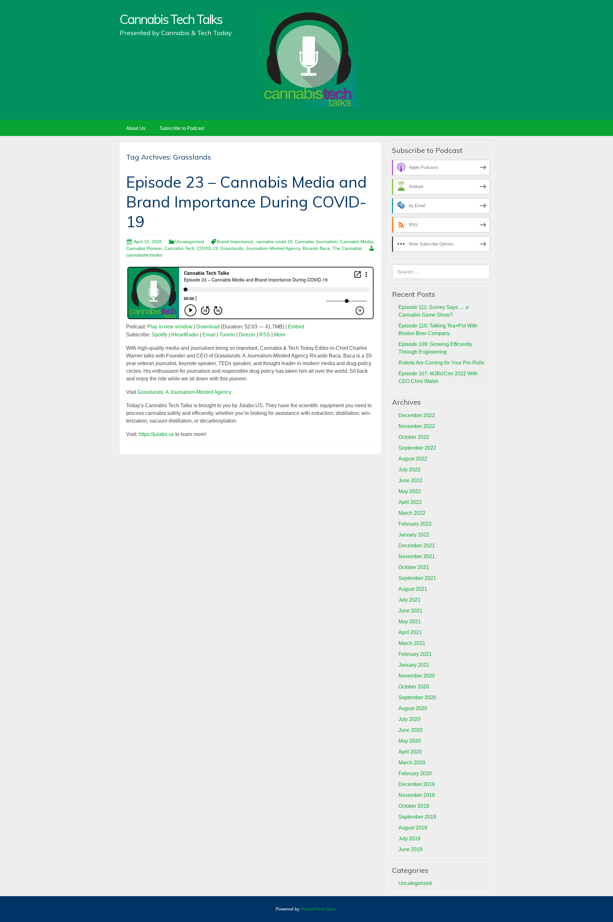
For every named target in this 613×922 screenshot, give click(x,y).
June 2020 (410, 730)
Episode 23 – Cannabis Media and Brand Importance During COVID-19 (246, 201)
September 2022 (417, 448)
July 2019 (409, 838)
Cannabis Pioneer (144, 248)
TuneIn (227, 334)
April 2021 (410, 632)
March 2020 (411, 762)
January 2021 (413, 665)
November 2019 (416, 795)
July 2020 (409, 719)
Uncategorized (189, 241)
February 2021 (415, 654)
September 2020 (417, 697)
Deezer (247, 334)
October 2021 (413, 567)
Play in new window (170, 326)
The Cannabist (347, 248)
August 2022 (412, 458)
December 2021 (416, 545)
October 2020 (413, 686)
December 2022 (416, 415)
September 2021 (417, 578)
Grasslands (231, 248)
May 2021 (409, 621)
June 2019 (410, 849)
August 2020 (412, 708)
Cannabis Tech (179, 248)
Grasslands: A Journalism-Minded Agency (184, 392)
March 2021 (411, 643)
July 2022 (409, 469)
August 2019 (412, 827)
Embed (296, 326)
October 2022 (413, 437)
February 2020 (415, 773)
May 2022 (409, 491)
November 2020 (416, 675)
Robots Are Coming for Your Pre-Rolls (441, 362)
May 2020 (409, 741)
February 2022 (415, 524)
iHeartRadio (185, 334)
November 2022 (416, 426)
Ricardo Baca (316, 248)
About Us (136, 128)
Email (209, 334)
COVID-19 (207, 248)
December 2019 (416, 784)
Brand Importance (235, 241)
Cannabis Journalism (316, 241)
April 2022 (410, 502)
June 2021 (410, 610)
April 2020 (410, 751)
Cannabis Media (356, 241)
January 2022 (413, 534)
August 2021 (412, 589)
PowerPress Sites (318, 908)
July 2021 (409, 600)
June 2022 (410, 480)
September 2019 (417, 817)
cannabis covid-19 (274, 241)
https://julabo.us (156, 434)
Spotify (159, 334)
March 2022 (411, 513)
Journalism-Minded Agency (273, 248)
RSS (264, 334)
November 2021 (416, 556)
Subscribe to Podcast (182, 128)
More (279, 334)
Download (208, 326)
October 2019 (413, 806)
